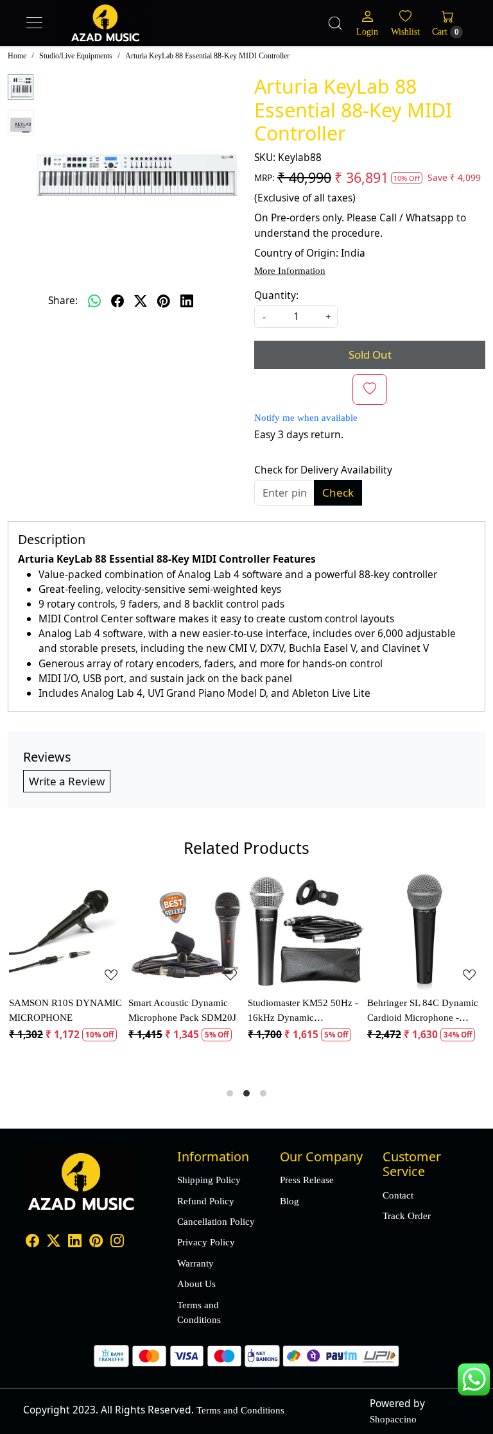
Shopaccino (393, 1418)
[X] (53, 1242)
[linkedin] (186, 301)
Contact (398, 1195)
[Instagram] (117, 1242)
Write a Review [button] (67, 781)
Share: (63, 300)
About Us (196, 1283)
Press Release (307, 1179)
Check (338, 492)
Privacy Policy (206, 1241)
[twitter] (140, 301)
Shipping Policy (209, 1179)
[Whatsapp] (94, 301)
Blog (289, 1200)
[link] (335, 23)
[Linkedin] (74, 1242)
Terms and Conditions (199, 1312)
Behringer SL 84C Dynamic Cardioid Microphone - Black (422, 1011)
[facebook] (117, 301)
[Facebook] (32, 1242)
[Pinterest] (96, 1242)
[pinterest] (163, 301)
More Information (289, 270)
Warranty (195, 1263)
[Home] (131, 36)
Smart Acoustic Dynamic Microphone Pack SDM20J (182, 1010)
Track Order (407, 1215)
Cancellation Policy (216, 1221)
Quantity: (276, 295)
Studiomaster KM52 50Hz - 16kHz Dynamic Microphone (303, 1011)
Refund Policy (205, 1200)
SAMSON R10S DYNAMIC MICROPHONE (65, 1010)
